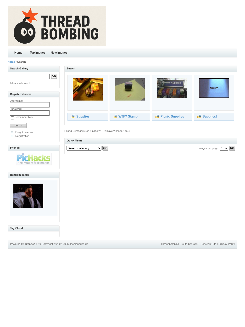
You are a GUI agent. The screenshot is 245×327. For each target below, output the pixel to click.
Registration (22, 136)
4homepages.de (78, 243)
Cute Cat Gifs (190, 243)
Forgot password (25, 132)
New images (59, 52)
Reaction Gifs (208, 243)
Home (18, 52)
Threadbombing (170, 243)
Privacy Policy (226, 243)
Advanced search (20, 83)
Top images (37, 52)
